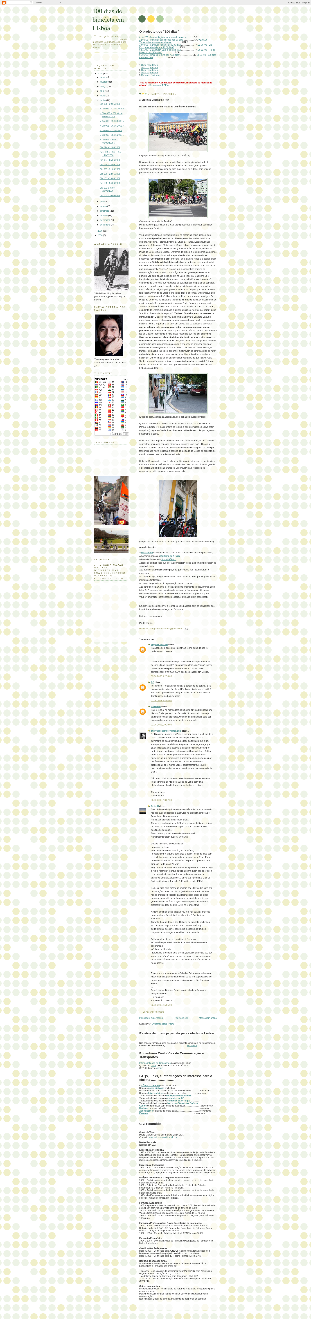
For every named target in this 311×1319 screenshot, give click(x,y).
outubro (104, 215)
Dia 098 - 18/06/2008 (110, 164)
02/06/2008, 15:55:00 (161, 1005)
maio (102, 95)
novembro (105, 220)
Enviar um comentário (153, 1012)
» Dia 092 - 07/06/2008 (111, 130)
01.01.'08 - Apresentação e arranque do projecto (163, 37)
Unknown (156, 706)
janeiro (103, 77)
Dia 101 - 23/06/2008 (110, 178)
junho (103, 100)
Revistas (143, 1108)
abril (102, 91)
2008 (100, 73)
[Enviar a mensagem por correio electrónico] (186, 628)
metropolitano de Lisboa (178, 1095)
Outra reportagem (149, 65)
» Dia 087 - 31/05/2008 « (161, 94)
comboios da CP (175, 1098)
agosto (103, 206)
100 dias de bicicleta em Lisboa (108, 19)
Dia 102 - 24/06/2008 (110, 183)
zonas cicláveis (156, 1088)
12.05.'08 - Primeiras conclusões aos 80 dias (161, 40)
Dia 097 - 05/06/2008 (110, 160)
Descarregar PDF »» (159, 85)
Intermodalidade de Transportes (155, 1063)
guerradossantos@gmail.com (166, 731)
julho (102, 201)
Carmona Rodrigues (151, 75)
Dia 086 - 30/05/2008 (110, 104)
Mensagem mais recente (151, 1018)
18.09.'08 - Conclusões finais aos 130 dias (160, 45)
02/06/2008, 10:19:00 (161, 724)
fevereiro (104, 82)
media (160, 1068)
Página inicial (181, 1018)
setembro (105, 211)
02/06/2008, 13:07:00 (161, 800)
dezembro (105, 224)
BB (152, 682)
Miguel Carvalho (159, 644)
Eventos (143, 1113)
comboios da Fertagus (178, 1100)
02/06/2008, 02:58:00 (161, 676)
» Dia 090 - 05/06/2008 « (112, 121)
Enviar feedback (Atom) (163, 1024)
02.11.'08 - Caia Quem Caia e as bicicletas (160, 50)
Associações (146, 1111)
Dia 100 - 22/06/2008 (110, 174)
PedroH (155, 806)
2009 (100, 231)
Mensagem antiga (208, 1018)
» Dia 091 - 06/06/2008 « (112, 126)
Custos (143, 1106)
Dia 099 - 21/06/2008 (110, 169)
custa (153, 1065)
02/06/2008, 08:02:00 (161, 700)
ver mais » (192, 1045)
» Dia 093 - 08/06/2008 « (112, 135)
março (103, 86)
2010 (100, 235)
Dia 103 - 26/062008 (110, 195)
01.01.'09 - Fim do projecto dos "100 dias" (159, 55)
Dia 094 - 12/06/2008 (110, 147)
